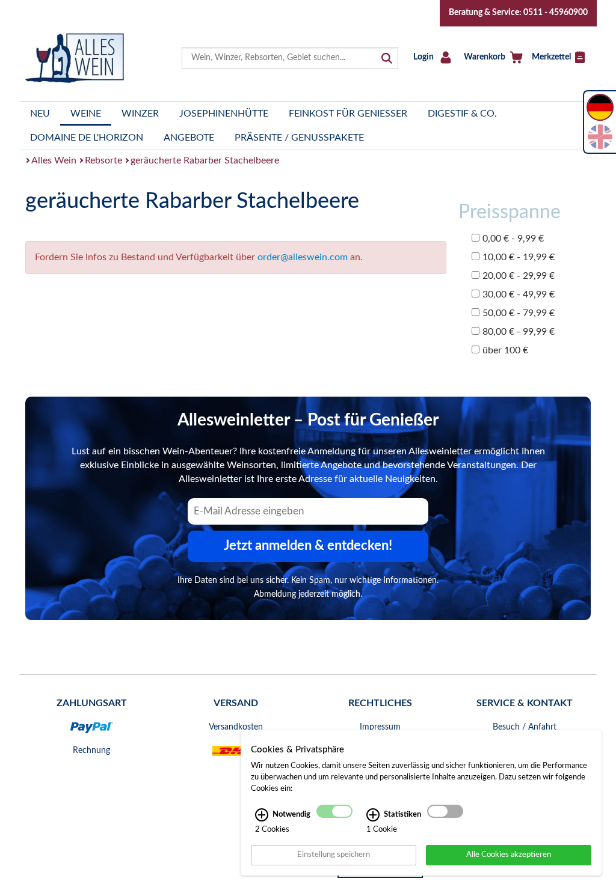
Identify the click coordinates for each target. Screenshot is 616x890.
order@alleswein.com (302, 257)
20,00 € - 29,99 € (518, 276)
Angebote (189, 137)
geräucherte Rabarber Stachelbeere (205, 160)
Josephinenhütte (223, 113)
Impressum (380, 727)
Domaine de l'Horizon (86, 137)
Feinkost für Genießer (348, 113)
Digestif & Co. (462, 113)
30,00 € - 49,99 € (518, 294)
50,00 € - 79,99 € (518, 313)
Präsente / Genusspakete (299, 137)
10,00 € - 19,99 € (518, 257)
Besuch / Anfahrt (524, 727)
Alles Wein (53, 160)
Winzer (140, 113)
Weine (85, 113)
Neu (40, 113)
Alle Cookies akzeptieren (508, 854)
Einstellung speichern (333, 854)
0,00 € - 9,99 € (513, 238)
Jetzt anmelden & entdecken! (308, 545)
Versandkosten (236, 727)
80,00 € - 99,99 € (518, 332)
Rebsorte (103, 160)
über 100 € (505, 350)
